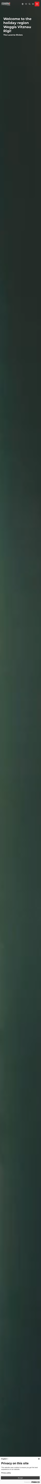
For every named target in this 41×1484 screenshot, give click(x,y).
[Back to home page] (6, 4)
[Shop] (37, 4)
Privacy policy (6, 1473)
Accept (20, 1478)
